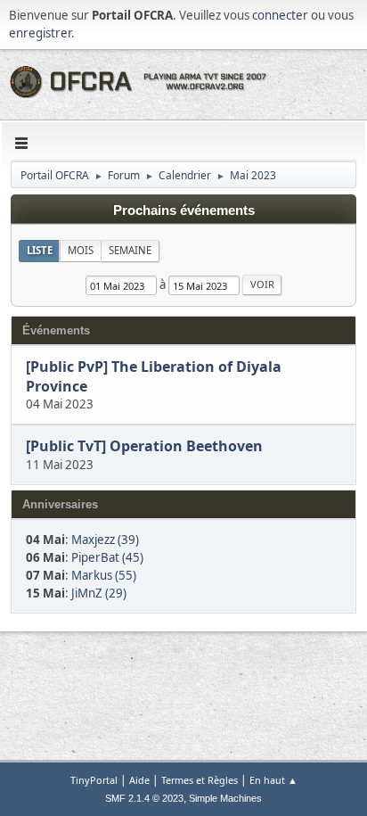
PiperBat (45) (107, 557)
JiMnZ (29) (98, 593)
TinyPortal (94, 780)
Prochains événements (184, 210)
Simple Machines (225, 798)
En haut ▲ (273, 780)
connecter (280, 15)
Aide (139, 780)
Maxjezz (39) (105, 540)
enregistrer (40, 33)
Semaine (130, 250)
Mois (81, 250)
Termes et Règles (199, 780)
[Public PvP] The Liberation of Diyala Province (153, 377)
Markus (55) (103, 575)
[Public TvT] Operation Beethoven (144, 447)
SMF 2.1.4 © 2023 (144, 798)
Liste (40, 250)
